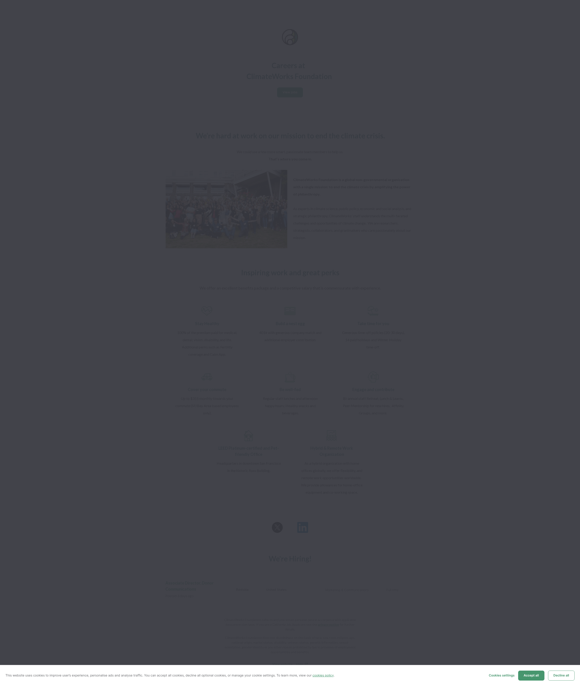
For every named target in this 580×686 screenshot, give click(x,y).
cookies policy (323, 675)
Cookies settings (502, 675)
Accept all (531, 675)
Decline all (561, 675)
